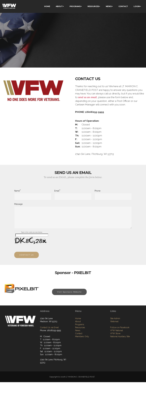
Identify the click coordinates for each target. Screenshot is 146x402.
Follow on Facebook (119, 327)
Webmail (114, 321)
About (78, 321)
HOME (47, 6)
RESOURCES (93, 6)
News (77, 330)
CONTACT (123, 6)
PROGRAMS (75, 6)
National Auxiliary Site (120, 336)
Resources (80, 327)
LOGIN (137, 6)
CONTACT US (26, 255)
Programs (79, 324)
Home (78, 318)
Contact (78, 333)
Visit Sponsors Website (69, 292)
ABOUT (59, 6)
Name (17, 190)
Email (56, 190)
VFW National (116, 330)
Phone (97, 191)
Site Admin (115, 318)
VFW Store (115, 333)
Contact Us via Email (49, 327)
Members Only (82, 336)
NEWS (108, 6)
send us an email (87, 97)
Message (18, 204)
